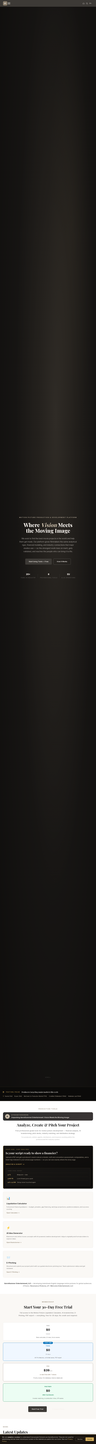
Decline (80, 1439)
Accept (89, 1439)
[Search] (86, 3)
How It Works (62, 561)
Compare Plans (58, 1409)
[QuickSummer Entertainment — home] (5, 3)
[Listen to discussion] (7, 1116)
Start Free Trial (37, 1409)
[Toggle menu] (9, 3)
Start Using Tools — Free (38, 561)
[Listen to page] (83, 3)
